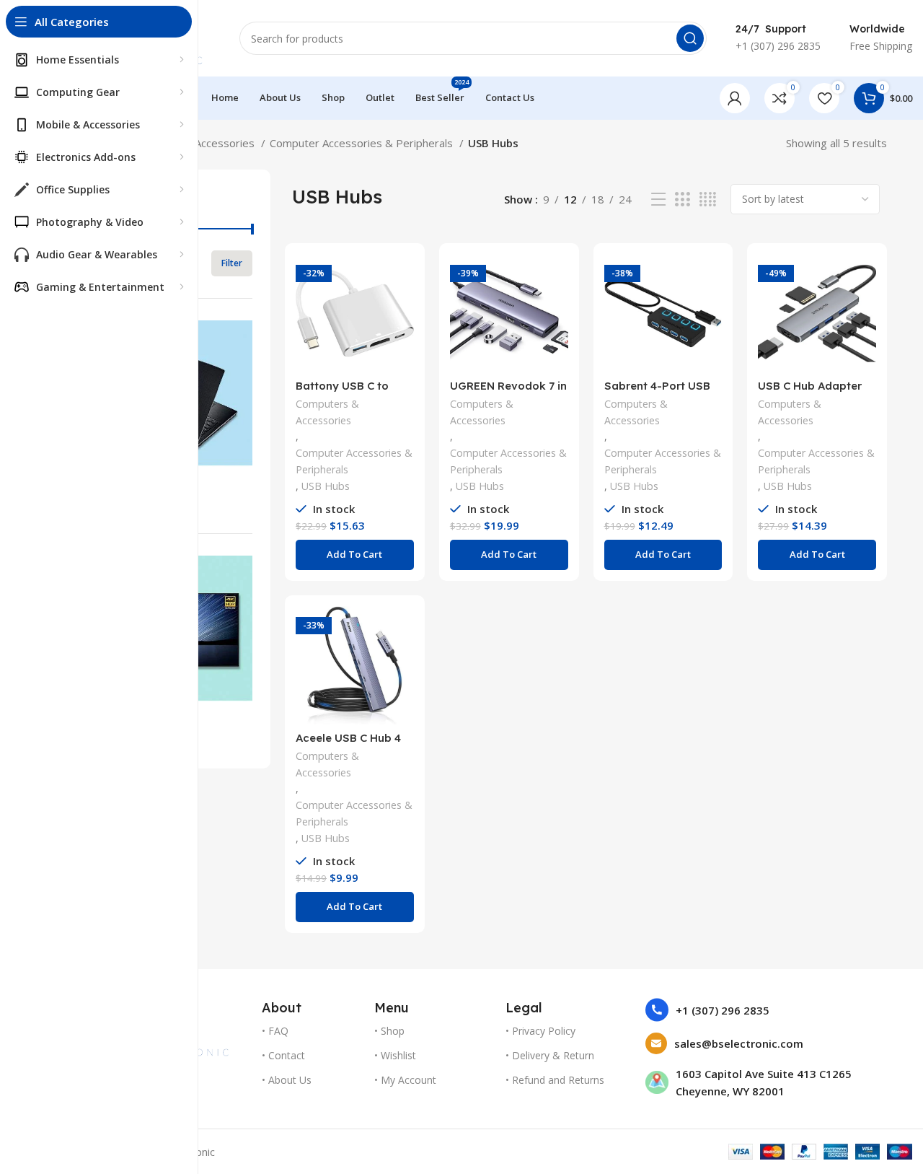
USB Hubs (325, 486)
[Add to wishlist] (403, 342)
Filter (231, 263)
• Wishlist (395, 1055)
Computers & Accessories (327, 412)
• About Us (287, 1080)
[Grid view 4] (707, 199)
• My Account (405, 1080)
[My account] (734, 98)
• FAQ (275, 1031)
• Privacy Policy (540, 1031)
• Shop (389, 1031)
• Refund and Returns (554, 1080)
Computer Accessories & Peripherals (363, 143)
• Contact (283, 1055)
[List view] (658, 199)
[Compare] (403, 277)
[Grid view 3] (682, 199)
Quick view (403, 310)
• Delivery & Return (549, 1055)
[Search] (690, 38)
